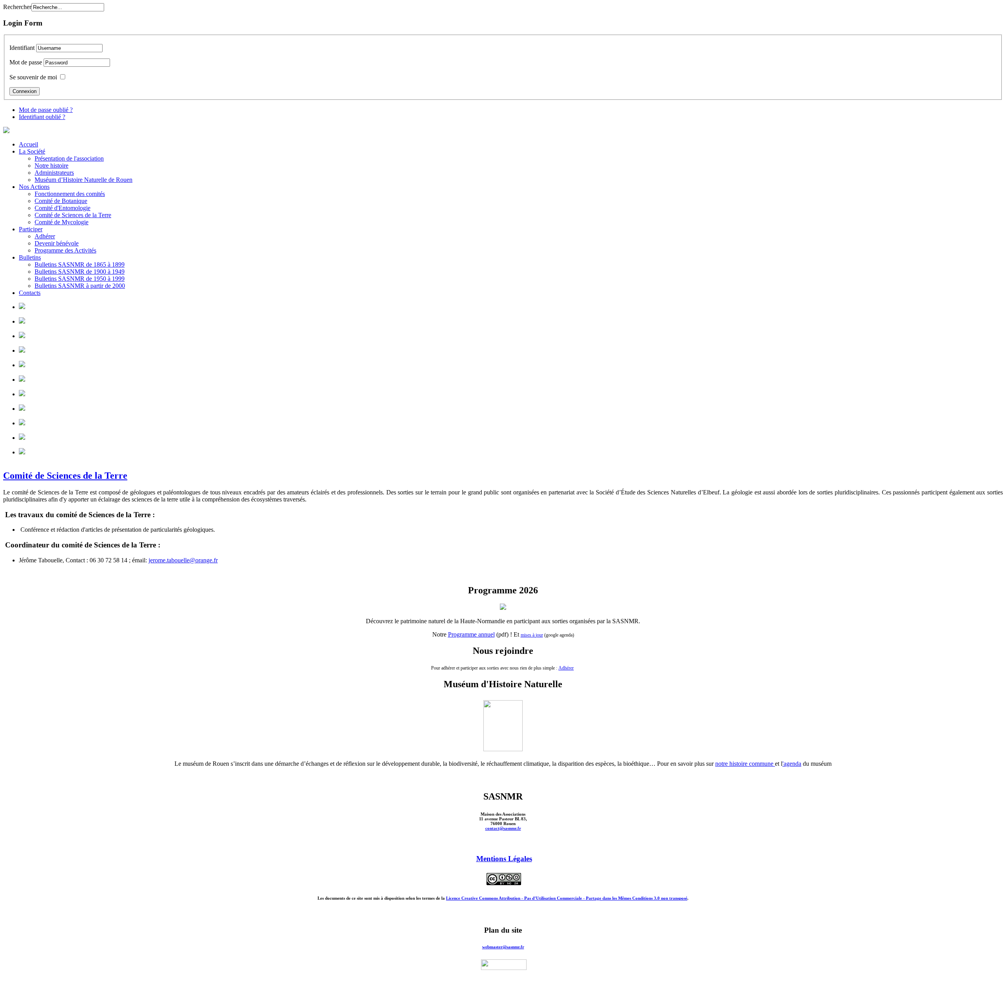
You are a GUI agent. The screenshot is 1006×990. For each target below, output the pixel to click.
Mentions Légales (504, 859)
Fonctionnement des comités (70, 193)
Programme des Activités (65, 250)
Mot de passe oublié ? (46, 109)
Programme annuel (471, 634)
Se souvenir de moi (33, 77)
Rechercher (17, 7)
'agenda (791, 763)
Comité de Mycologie (61, 222)
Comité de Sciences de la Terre (73, 215)
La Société (32, 151)
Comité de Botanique (61, 201)
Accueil (28, 144)
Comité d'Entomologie (62, 208)
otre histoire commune (746, 763)
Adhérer (45, 236)
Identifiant (22, 47)
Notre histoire (51, 165)
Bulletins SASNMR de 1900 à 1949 (80, 271)
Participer (30, 229)
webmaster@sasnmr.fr (503, 946)
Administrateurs (54, 172)
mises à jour (532, 635)
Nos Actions (34, 186)
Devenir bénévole (57, 243)
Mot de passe (25, 62)
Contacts (29, 292)
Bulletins (30, 257)
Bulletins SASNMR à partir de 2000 (80, 285)
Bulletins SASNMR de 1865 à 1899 (80, 264)
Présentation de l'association (69, 158)
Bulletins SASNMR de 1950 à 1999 (80, 278)
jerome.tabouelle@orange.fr (183, 560)
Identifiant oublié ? (42, 116)
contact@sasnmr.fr (503, 828)
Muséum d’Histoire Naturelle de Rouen (83, 179)
